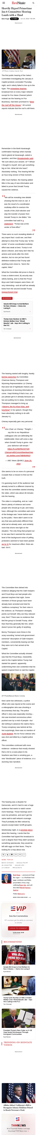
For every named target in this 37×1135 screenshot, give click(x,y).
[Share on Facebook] (11, 854)
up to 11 (5, 544)
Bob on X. (21, 894)
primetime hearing (18, 89)
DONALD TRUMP (22, 863)
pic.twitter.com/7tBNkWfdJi (18, 456)
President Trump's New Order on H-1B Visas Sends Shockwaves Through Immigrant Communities (17, 1032)
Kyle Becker (7, 971)
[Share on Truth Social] (7, 854)
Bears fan (22, 885)
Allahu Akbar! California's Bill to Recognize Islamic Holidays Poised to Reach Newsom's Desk (18, 1107)
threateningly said (25, 158)
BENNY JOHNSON (8, 863)
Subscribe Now (18, 932)
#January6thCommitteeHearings (19, 452)
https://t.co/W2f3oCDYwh (18, 449)
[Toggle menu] (4, 3)
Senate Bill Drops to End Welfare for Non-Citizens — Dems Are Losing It (16, 968)
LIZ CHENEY (6, 867)
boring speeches (9, 377)
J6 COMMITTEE (7, 865)
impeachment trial (9, 292)
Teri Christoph (7, 1004)
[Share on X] (3, 854)
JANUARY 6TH (19, 865)
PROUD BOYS (17, 867)
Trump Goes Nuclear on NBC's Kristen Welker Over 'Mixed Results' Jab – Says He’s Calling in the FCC (17, 1000)
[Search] (33, 3)
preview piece (26, 830)
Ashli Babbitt (7, 734)
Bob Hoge (5, 19)
